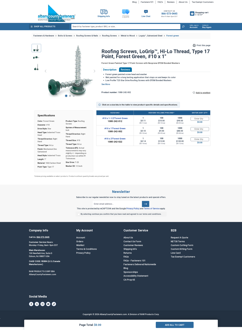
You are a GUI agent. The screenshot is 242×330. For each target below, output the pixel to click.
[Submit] (145, 204)
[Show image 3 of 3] (74, 96)
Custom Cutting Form (182, 245)
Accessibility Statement (136, 276)
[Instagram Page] (42, 304)
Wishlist (80, 245)
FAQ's (160, 2)
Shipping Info (130, 249)
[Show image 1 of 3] (66, 96)
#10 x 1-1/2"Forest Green (115, 118)
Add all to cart (174, 325)
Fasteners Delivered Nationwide (140, 264)
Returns (128, 253)
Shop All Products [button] (44, 26)
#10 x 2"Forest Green (114, 138)
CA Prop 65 (129, 280)
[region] (64, 71)
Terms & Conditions (86, 249)
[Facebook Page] (31, 304)
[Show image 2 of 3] (70, 96)
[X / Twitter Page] (37, 304)
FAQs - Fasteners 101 (135, 260)
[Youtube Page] (48, 304)
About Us (183, 2)
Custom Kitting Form (181, 249)
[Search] (183, 26)
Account (80, 237)
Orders (79, 241)
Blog (134, 2)
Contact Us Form (132, 241)
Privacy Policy (132, 208)
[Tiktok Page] (54, 304)
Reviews (171, 2)
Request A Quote (179, 237)
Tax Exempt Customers (203, 2)
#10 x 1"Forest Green (114, 128)
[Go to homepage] (56, 13)
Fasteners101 (147, 2)
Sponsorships (131, 272)
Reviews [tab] (125, 69)
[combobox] (125, 26)
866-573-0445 (169, 13)
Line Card (175, 253)
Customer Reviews (133, 245)
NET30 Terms (178, 241)
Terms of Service (152, 208)
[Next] (94, 71)
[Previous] (45, 71)
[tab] (109, 69)
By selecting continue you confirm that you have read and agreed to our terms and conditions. (121, 214)
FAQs (126, 256)
